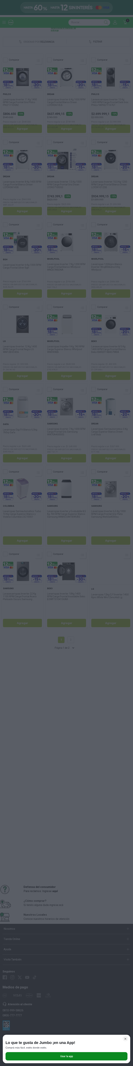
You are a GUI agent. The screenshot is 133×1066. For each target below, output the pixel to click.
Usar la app (66, 1056)
